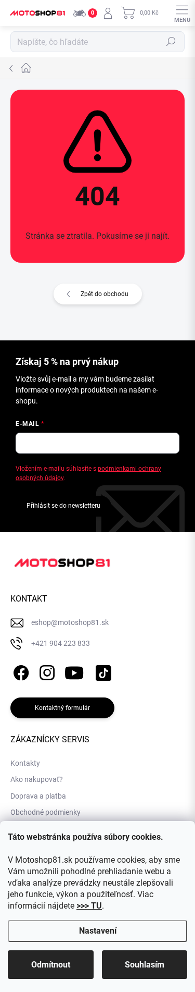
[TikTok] (102, 671)
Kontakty (25, 763)
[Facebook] (19, 671)
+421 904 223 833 (60, 643)
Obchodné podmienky (45, 812)
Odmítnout (50, 965)
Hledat (171, 41)
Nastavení (97, 931)
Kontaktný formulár (62, 708)
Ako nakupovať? (36, 779)
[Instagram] (45, 671)
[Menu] (182, 13)
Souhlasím (144, 965)
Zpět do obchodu (104, 294)
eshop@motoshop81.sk (70, 622)
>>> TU (89, 906)
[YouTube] (74, 671)
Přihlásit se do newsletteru (63, 505)
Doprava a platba (38, 796)
